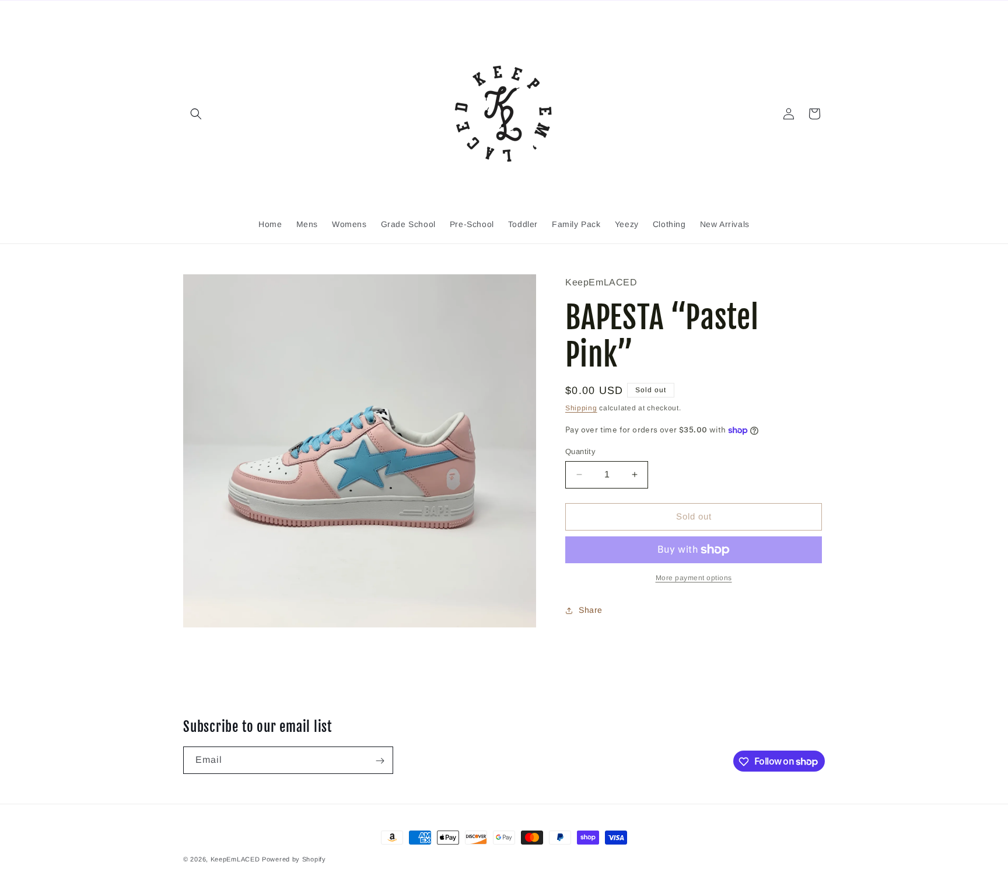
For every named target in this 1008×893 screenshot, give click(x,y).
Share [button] (591, 610)
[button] (196, 114)
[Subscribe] (380, 761)
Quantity (580, 451)
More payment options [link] (694, 578)
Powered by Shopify (294, 859)
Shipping (581, 408)
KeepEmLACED (235, 859)
